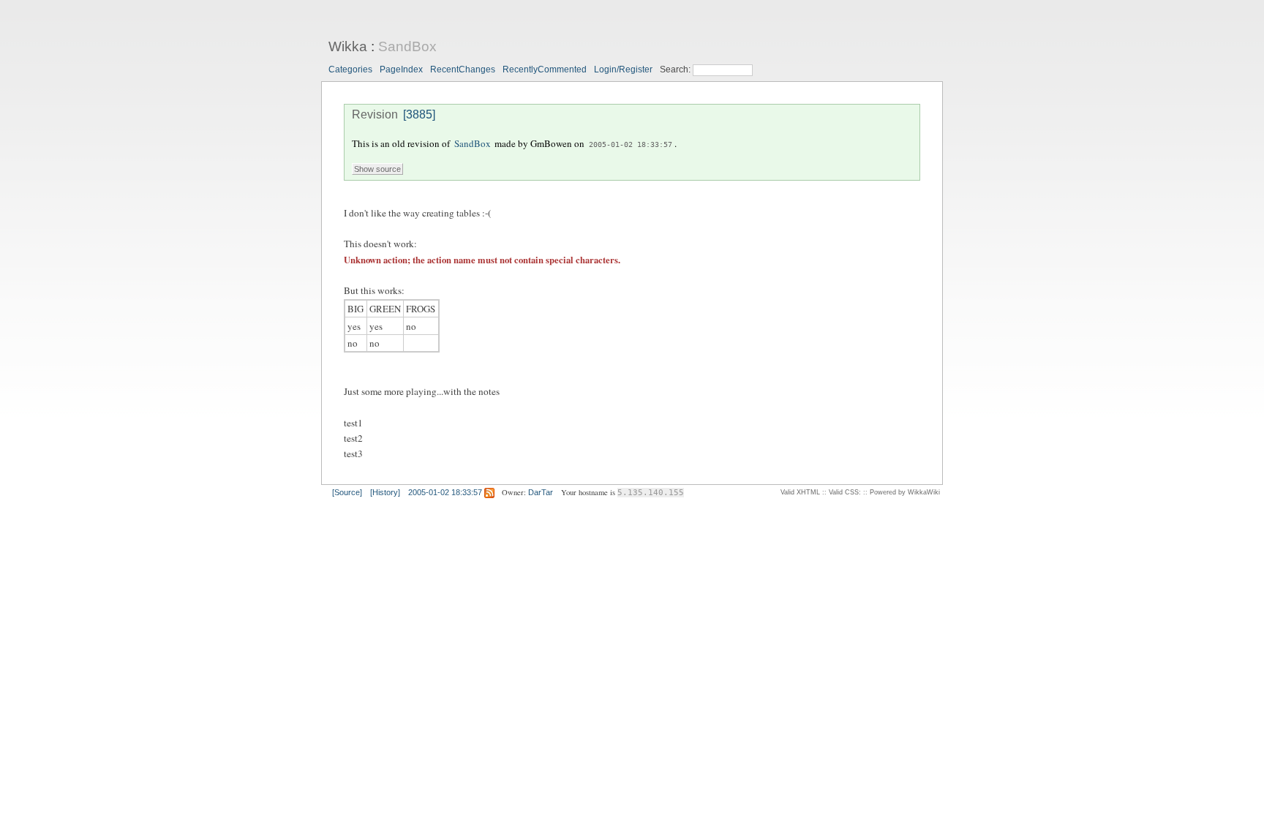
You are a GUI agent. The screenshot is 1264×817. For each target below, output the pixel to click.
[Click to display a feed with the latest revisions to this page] (489, 492)
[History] (385, 492)
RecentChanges (462, 69)
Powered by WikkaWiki (905, 492)
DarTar (540, 492)
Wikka (347, 46)
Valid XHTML (800, 492)
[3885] (419, 114)
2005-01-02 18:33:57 (630, 144)
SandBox (407, 46)
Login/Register (623, 69)
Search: (676, 69)
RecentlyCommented (545, 69)
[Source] (347, 492)
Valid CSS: (845, 492)
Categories (350, 69)
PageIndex (401, 69)
